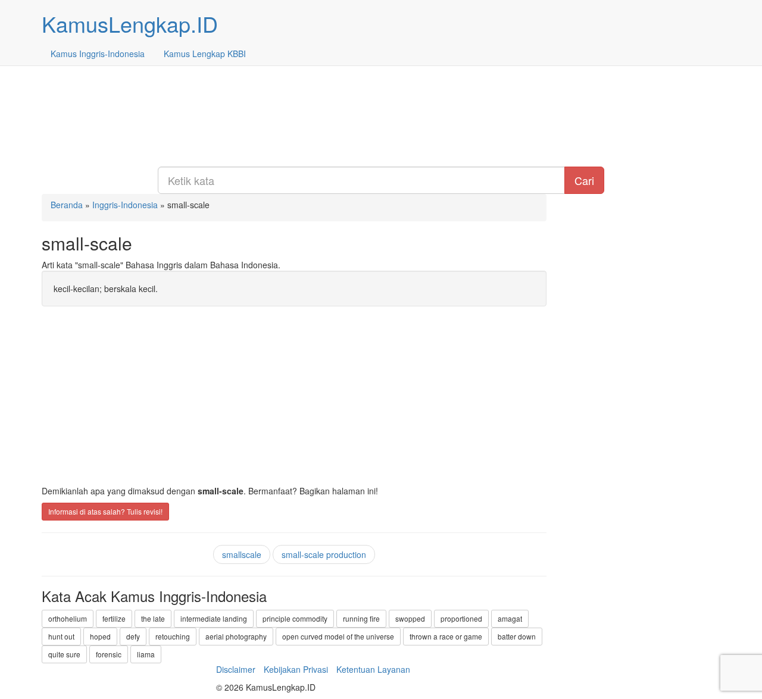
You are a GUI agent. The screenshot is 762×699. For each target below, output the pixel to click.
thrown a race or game (446, 636)
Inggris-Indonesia (98, 53)
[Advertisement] (381, 83)
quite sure (64, 654)
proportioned (461, 618)
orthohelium (67, 618)
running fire (361, 618)
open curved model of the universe (338, 636)
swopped (410, 618)
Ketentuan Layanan (373, 669)
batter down (517, 636)
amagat (510, 618)
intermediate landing (213, 618)
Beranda (67, 205)
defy (133, 636)
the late (153, 618)
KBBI (205, 53)
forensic (108, 654)
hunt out (61, 636)
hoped (100, 636)
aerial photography (236, 636)
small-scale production (324, 554)
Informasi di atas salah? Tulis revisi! (105, 511)
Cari (584, 180)
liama (146, 654)
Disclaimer (235, 669)
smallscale (241, 554)
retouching (172, 636)
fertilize (114, 618)
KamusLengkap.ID (130, 23)
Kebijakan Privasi (296, 669)
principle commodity (295, 618)
